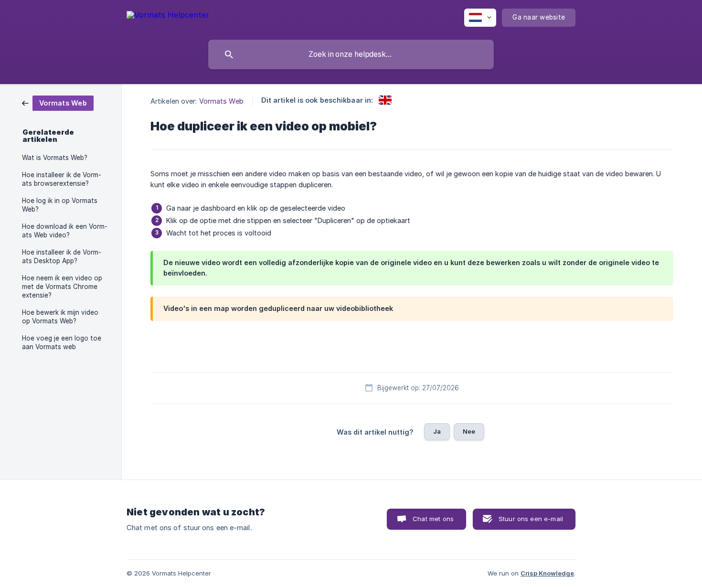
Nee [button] (469, 431)
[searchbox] (351, 54)
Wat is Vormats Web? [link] (54, 157)
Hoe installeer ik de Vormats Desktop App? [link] (61, 256)
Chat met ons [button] (433, 519)
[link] (58, 102)
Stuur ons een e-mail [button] (531, 519)
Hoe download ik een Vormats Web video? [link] (64, 231)
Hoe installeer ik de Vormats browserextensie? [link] (61, 179)
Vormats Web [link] (221, 101)
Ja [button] (437, 431)
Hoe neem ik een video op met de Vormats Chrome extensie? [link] (62, 286)
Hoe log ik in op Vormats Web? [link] (59, 205)
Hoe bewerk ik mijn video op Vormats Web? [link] (60, 317)
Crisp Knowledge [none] (547, 573)
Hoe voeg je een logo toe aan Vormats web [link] (61, 342)
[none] (168, 16)
